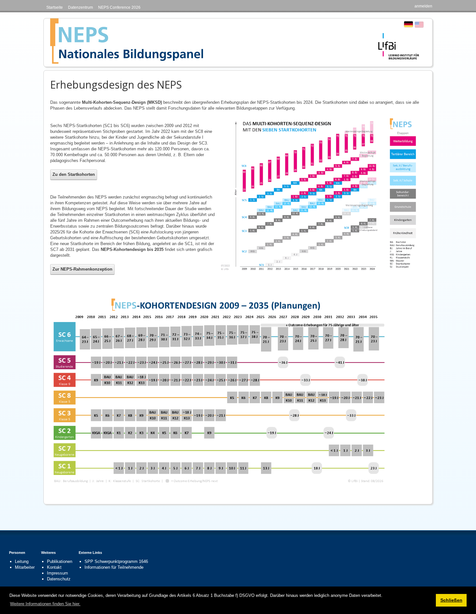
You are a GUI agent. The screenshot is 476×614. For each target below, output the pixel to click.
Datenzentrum (80, 7)
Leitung (21, 561)
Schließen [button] (451, 600)
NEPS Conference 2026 (119, 7)
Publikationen (59, 561)
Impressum (57, 573)
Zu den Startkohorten (73, 174)
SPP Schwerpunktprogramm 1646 (116, 561)
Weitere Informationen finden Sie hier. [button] (45, 603)
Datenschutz (59, 578)
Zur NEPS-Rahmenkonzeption (82, 269)
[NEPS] (126, 40)
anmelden (423, 6)
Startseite (54, 7)
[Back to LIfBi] (398, 45)
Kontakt (54, 567)
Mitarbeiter (25, 567)
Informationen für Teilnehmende (114, 567)
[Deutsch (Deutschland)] (408, 24)
